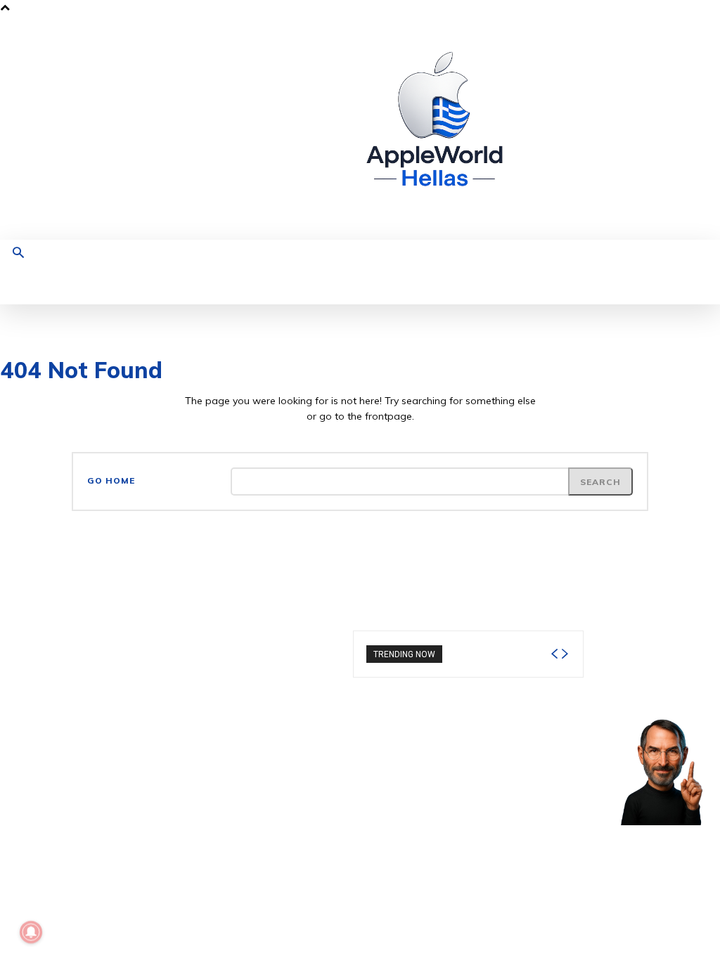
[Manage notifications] (31, 932)
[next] (564, 654)
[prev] (554, 654)
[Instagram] (588, 127)
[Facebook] (567, 127)
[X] (632, 127)
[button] (18, 254)
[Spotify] (610, 127)
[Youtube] (654, 127)
